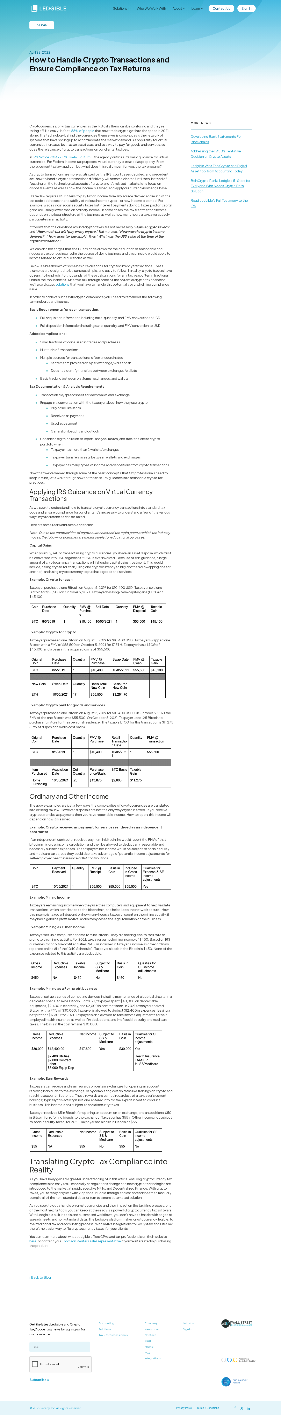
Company (151, 1323)
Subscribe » (39, 1379)
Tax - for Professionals (113, 1335)
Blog (148, 1340)
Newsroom (152, 1329)
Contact (150, 1335)
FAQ (147, 1352)
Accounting (106, 1323)
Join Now (189, 1323)
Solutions (105, 1329)
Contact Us (221, 8)
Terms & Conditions (208, 1408)
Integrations (153, 1358)
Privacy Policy (184, 1408)
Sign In (247, 8)
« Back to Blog (40, 1277)
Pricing (149, 1346)
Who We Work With (151, 8)
